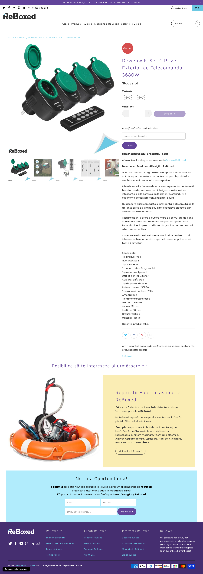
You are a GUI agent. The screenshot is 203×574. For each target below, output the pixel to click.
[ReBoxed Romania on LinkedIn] (23, 8)
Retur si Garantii (92, 543)
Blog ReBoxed (129, 554)
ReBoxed (127, 356)
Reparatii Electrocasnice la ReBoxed (148, 396)
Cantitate (128, 106)
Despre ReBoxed (130, 537)
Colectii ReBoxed (131, 23)
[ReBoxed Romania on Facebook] (8, 8)
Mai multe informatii (130, 451)
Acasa (65, 23)
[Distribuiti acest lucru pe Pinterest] (142, 335)
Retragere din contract (16, 569)
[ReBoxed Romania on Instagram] (18, 8)
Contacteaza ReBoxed (133, 543)
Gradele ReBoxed (175, 160)
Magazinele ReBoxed (106, 23)
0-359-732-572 (40, 8)
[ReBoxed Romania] (19, 16)
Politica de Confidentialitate (60, 543)
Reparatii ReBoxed (93, 549)
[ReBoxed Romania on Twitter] (3, 8)
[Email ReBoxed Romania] (28, 8)
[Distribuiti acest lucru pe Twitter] (125, 335)
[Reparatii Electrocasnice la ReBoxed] (54, 421)
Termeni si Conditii (55, 537)
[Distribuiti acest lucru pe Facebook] (134, 335)
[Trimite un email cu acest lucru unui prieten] (150, 335)
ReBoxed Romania (25, 565)
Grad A (141, 97)
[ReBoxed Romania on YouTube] (13, 8)
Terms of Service (54, 549)
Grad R (128, 97)
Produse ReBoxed (81, 23)
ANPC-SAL (89, 554)
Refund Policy (53, 554)
